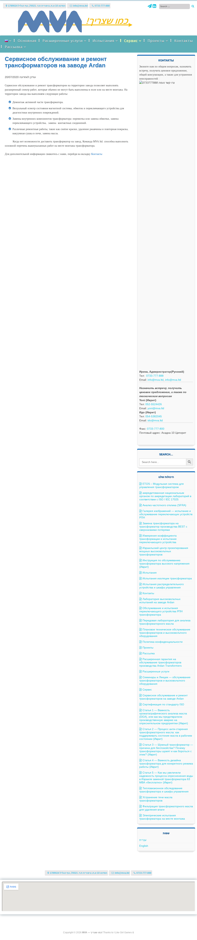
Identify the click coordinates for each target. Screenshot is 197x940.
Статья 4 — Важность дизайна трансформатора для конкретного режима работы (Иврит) (166, 763)
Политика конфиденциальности (163, 641)
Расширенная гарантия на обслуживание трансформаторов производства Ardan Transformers (160, 662)
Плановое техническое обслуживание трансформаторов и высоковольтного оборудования (164, 633)
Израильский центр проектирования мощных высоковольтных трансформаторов (163, 551)
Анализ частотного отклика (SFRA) (164, 505)
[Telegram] (150, 6)
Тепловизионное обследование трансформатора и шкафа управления (164, 790)
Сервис (131, 40)
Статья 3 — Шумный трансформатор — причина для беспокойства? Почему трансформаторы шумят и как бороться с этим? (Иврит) (166, 749)
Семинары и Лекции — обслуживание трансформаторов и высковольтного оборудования (164, 680)
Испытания (103, 40)
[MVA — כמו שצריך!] (75, 31)
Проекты (156, 40)
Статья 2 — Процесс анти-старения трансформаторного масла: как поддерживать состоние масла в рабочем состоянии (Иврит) (165, 733)
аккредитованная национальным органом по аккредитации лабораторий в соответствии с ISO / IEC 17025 (165, 496)
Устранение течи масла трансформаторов (155, 799)
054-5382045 (153, 416)
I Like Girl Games (123, 932)
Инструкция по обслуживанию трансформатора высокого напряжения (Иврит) (164, 563)
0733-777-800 (155, 428)
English (143, 845)
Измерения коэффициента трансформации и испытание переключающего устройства (158, 539)
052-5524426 (153, 404)
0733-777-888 (155, 375)
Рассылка (14, 47)
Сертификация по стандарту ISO (163, 704)
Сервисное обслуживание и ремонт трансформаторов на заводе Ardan (163, 697)
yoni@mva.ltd (156, 408)
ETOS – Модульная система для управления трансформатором (161, 485)
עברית (142, 840)
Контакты (183, 40)
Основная (27, 40)
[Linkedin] (154, 6)
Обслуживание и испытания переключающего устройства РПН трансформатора (161, 611)
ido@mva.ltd (155, 420)
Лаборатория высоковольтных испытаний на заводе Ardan (159, 600)
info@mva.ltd (156, 379)
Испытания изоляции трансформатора (167, 578)
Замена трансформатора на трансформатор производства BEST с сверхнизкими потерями (163, 526)
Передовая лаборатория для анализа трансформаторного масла (164, 622)
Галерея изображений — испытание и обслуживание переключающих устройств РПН (165, 514)
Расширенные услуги (63, 40)
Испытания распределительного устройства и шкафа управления (161, 586)
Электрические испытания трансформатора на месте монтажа (162, 817)
